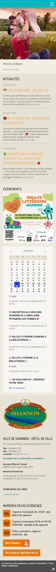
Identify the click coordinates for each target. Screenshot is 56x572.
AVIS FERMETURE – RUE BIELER (28, 90)
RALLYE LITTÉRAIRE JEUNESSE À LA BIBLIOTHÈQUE (28, 338)
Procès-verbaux (13, 64)
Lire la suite (34, 104)
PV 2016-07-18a (10, 69)
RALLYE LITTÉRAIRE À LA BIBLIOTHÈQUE (24, 359)
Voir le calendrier (17, 387)
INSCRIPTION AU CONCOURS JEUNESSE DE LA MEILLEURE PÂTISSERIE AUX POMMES (23, 158)
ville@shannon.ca (21, 453)
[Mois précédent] (11, 251)
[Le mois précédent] (45, 251)
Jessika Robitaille (11, 494)
